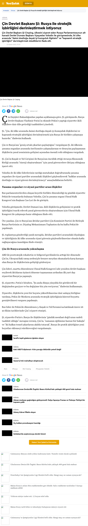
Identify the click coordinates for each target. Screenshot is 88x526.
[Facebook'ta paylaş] (9, 111)
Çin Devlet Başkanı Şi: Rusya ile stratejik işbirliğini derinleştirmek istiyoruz (39, 10)
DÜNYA (4, 17)
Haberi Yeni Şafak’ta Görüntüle (44, 442)
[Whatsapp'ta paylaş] (18, 111)
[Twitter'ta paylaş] (4, 111)
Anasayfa (6, 10)
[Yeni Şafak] (12, 3)
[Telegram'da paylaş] (14, 111)
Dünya (13, 10)
